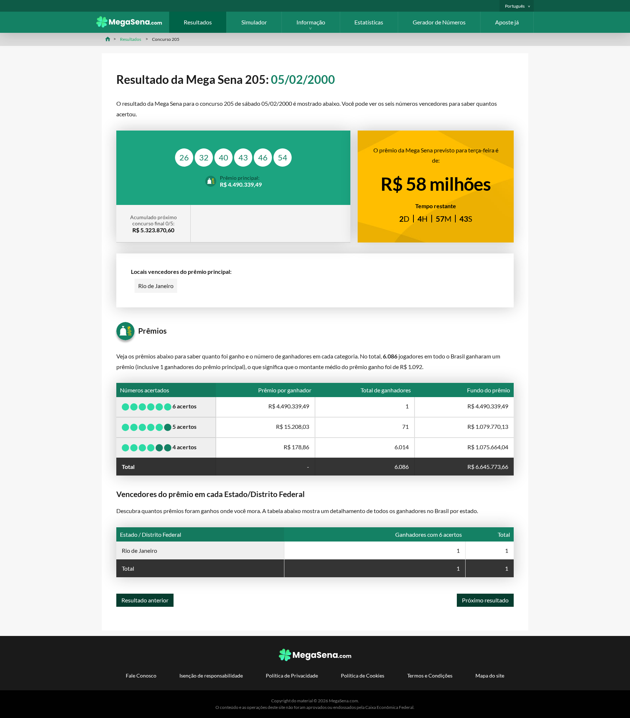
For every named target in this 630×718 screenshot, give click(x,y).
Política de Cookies (362, 675)
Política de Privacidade (292, 675)
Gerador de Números (439, 22)
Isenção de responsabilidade (211, 675)
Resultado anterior (144, 600)
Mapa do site (489, 675)
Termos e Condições (429, 675)
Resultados (198, 22)
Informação (310, 22)
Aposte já (507, 22)
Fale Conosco (141, 675)
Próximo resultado (485, 600)
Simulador (254, 22)
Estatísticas (368, 22)
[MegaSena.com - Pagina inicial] (132, 25)
